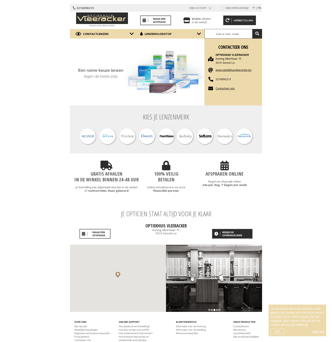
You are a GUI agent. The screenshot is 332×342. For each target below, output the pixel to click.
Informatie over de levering (191, 326)
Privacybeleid (81, 336)
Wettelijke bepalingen (86, 329)
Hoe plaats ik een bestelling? (134, 326)
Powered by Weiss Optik (102, 25)
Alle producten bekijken (246, 336)
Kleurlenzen (239, 329)
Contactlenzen (95, 34)
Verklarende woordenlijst (132, 340)
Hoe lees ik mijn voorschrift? (134, 329)
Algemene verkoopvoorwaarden (92, 333)
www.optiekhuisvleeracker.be (233, 70)
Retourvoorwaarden (187, 333)
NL (259, 7)
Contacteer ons (225, 88)
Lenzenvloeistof (158, 34)
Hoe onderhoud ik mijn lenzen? (136, 333)
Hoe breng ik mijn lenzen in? (134, 336)
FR (253, 7)
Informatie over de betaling (191, 329)
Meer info (318, 331)
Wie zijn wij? (80, 326)
